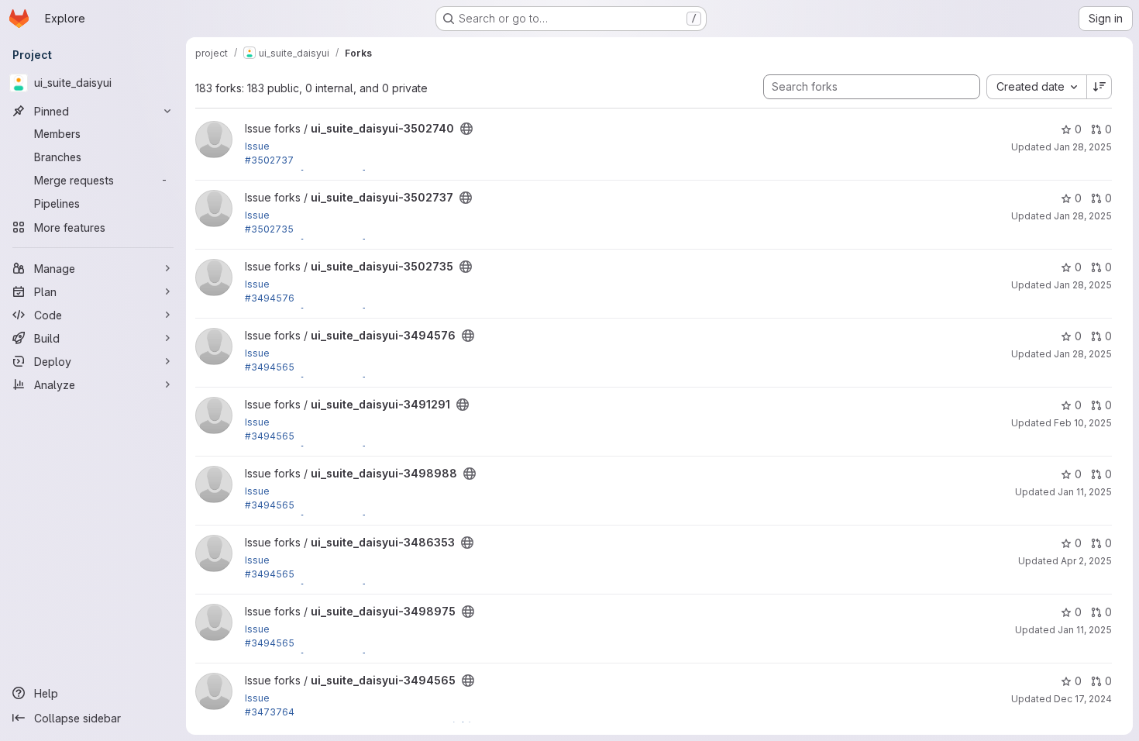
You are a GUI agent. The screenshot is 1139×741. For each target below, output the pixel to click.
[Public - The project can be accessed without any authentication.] (466, 128)
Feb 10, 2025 (1083, 423)
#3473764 (269, 712)
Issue (257, 146)
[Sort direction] (1099, 86)
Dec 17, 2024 (1083, 699)
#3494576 (269, 298)
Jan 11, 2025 (1085, 492)
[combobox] (1036, 86)
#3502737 (269, 160)
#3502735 (269, 229)
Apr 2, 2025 (1086, 561)
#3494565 (269, 367)
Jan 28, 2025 (1083, 147)
